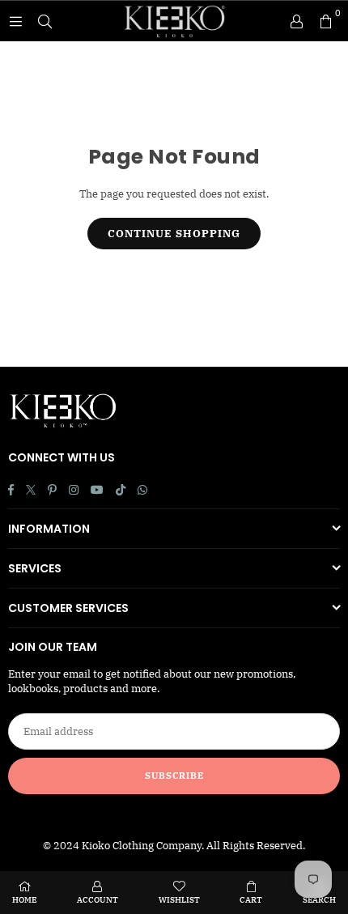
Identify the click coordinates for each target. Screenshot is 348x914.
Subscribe (174, 775)
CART (251, 900)
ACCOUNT (97, 900)
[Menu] (15, 21)
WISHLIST (179, 900)
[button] (325, 21)
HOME (24, 900)
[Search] (44, 21)
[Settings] (296, 21)
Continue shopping (174, 233)
